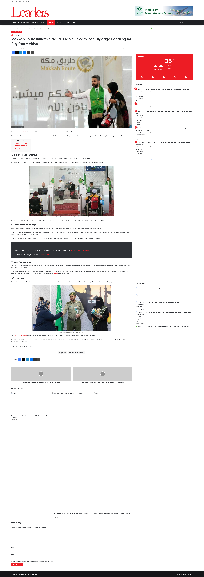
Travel (50, 22)
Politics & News (23, 22)
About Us (14, 1)
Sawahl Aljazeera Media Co (22, 574)
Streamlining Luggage (21, 145)
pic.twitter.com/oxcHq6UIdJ (81, 250)
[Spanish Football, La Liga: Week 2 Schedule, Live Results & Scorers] (140, 106)
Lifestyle (59, 22)
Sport (43, 22)
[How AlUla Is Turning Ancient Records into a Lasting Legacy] (140, 305)
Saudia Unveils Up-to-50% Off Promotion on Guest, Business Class (70, 514)
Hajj (115, 136)
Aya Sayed (14, 48)
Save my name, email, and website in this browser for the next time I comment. (33, 561)
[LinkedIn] (20, 52)
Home (14, 22)
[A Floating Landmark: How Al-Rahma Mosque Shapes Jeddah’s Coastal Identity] (140, 317)
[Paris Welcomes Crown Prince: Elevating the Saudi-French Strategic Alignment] (140, 118)
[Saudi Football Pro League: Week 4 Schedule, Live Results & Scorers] (140, 290)
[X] (17, 52)
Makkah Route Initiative (20, 132)
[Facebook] (13, 52)
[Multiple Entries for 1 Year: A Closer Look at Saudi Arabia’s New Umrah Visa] (140, 95)
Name (13, 547)
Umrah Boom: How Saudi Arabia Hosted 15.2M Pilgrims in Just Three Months (29, 416)
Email (13, 554)
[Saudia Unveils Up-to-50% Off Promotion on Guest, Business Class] (71, 452)
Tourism (14, 31)
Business (35, 22)
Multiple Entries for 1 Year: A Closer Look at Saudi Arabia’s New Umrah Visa (167, 89)
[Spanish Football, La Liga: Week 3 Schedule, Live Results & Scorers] (140, 297)
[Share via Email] (28, 52)
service (56, 273)
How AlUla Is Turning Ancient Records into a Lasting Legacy (163, 302)
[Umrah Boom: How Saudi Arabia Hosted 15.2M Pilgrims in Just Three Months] (30, 403)
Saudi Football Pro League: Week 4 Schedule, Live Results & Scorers (165, 288)
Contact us (21, 1)
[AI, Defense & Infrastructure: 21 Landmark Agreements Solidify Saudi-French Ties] (140, 148)
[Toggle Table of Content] (27, 141)
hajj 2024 (63, 353)
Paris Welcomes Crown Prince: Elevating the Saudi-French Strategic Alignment (169, 111)
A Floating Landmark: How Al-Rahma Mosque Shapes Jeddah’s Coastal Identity (169, 312)
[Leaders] (30, 12)
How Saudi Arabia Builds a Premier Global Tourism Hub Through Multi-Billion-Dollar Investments (112, 514)
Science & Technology (72, 22)
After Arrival (19, 148)
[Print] (32, 52)
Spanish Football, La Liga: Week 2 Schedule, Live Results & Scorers (165, 104)
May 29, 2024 (46, 255)
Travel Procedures (21, 147)
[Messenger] (24, 52)
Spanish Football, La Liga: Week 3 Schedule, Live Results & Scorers (165, 295)
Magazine (28, 1)
